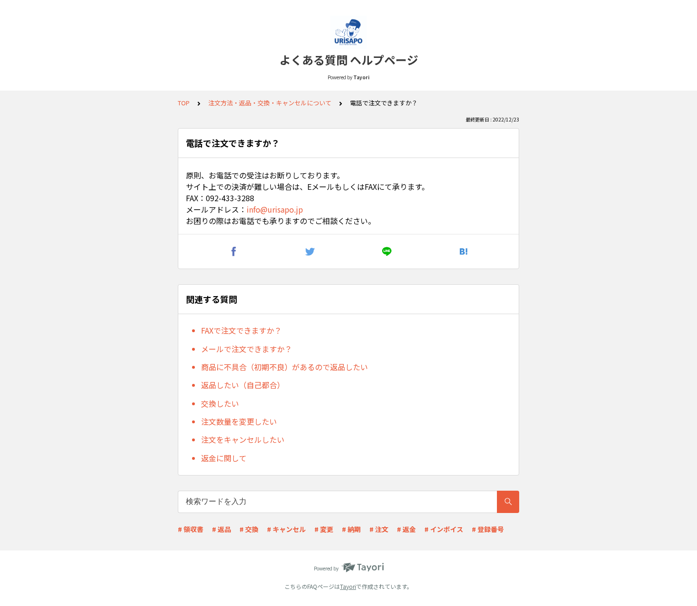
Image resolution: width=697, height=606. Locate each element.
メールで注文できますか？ (246, 348)
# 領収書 (190, 529)
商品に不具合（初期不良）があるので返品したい (284, 367)
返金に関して (224, 458)
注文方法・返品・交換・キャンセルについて (269, 102)
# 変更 (323, 529)
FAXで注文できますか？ (241, 330)
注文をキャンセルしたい (242, 439)
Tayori (348, 586)
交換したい (220, 403)
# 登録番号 (488, 529)
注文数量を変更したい (239, 421)
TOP (184, 102)
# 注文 (378, 529)
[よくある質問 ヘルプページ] (348, 32)
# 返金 (406, 529)
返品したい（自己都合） (242, 385)
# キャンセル (286, 529)
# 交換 (248, 529)
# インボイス (443, 529)
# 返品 (221, 529)
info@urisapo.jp (275, 209)
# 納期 (351, 529)
